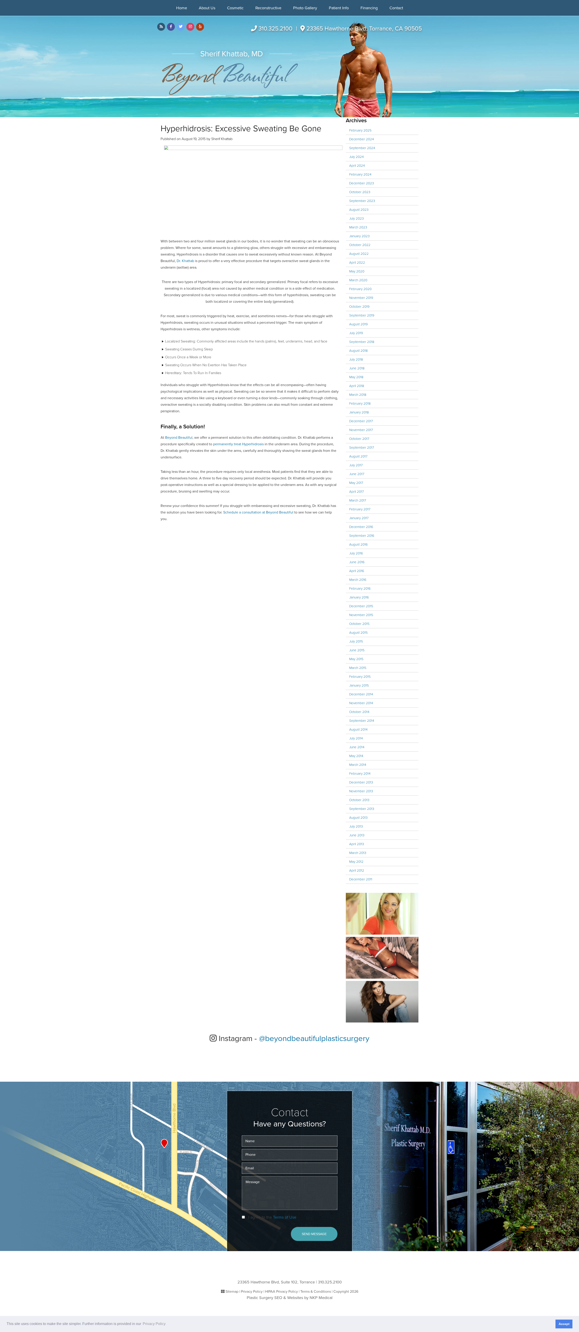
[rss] (161, 27)
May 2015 (356, 659)
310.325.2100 (275, 28)
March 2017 (357, 500)
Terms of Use (284, 1217)
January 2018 (359, 412)
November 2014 (361, 703)
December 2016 (361, 527)
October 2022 (359, 245)
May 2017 (356, 483)
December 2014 (361, 694)
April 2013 (356, 844)
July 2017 (356, 465)
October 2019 (359, 307)
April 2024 (357, 166)
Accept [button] (564, 1324)
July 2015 (356, 641)
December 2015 (361, 606)
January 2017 (359, 518)
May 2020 (356, 271)
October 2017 (359, 439)
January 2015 (359, 685)
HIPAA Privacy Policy (281, 1291)
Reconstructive (268, 7)
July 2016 (356, 553)
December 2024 (361, 139)
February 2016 (360, 588)
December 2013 (361, 782)
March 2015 (357, 668)
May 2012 (356, 862)
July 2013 (356, 826)
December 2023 (361, 183)
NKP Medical (321, 1297)
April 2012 (356, 870)
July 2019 (356, 333)
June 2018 (357, 368)
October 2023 (359, 192)
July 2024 (356, 157)
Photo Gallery (305, 7)
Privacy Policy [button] (154, 1324)
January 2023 (359, 236)
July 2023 (356, 218)
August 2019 (358, 324)
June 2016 (357, 562)
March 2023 (358, 227)
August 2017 (358, 456)
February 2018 (360, 403)
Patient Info (339, 7)
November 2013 (361, 791)
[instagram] (190, 27)
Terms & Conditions (315, 1291)
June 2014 (356, 747)
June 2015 (357, 650)
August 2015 (358, 633)
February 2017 (359, 509)
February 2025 (360, 130)
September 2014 (361, 721)
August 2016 (358, 544)
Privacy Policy (252, 1291)
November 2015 (361, 615)
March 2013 (357, 853)
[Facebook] (171, 27)
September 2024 (362, 148)
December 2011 (360, 879)
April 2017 (356, 492)
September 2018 (361, 342)
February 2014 (359, 774)
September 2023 (362, 201)
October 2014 (359, 712)
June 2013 (356, 835)
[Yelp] (200, 27)
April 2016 (356, 571)
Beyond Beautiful (178, 437)
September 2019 (361, 315)
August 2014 (358, 729)
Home (181, 7)
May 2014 (356, 756)
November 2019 (361, 298)
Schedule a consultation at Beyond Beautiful (258, 512)
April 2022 (357, 262)
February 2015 (360, 677)
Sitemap (231, 1291)
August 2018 (358, 351)
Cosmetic (235, 7)
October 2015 (359, 624)
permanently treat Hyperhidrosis (238, 444)
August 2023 (358, 210)
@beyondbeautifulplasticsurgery (314, 1038)
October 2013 (359, 800)
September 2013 (361, 809)
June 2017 (356, 474)
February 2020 (360, 289)
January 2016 (359, 597)
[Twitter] (181, 27)
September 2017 (361, 448)
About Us (207, 7)
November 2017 (361, 430)
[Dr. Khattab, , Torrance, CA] (230, 73)
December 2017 (361, 421)
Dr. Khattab (185, 261)
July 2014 (356, 738)
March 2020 (358, 280)
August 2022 (359, 254)
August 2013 (358, 818)
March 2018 (357, 395)
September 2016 (361, 536)
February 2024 (360, 174)
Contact (396, 7)
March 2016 (357, 580)
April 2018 (356, 386)
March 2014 (357, 765)
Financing (369, 7)
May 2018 (356, 377)
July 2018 (356, 359)
